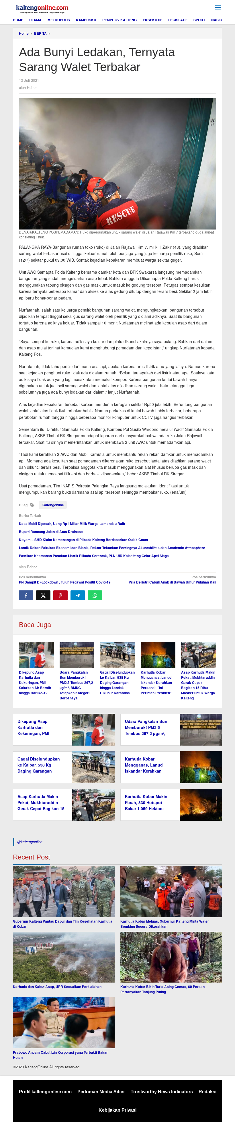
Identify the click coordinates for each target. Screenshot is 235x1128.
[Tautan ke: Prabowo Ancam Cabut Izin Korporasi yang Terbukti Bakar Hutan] (64, 1022)
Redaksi (207, 1091)
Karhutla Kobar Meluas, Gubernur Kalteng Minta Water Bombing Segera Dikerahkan (164, 924)
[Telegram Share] (77, 595)
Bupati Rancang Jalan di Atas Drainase (51, 531)
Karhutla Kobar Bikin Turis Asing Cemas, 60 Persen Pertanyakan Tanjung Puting (162, 989)
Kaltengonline (53, 504)
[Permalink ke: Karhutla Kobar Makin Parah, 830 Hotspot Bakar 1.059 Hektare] (199, 804)
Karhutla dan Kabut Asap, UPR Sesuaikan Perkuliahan (57, 986)
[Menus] (218, 7)
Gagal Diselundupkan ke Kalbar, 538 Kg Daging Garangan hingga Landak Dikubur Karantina (117, 682)
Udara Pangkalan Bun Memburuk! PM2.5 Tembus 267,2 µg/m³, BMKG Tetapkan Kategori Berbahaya (76, 685)
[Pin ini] (60, 595)
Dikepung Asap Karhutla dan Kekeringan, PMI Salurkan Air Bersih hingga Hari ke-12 (35, 682)
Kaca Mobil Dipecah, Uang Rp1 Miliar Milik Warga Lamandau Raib (72, 523)
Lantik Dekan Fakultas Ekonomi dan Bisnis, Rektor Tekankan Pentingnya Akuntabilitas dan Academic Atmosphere (112, 547)
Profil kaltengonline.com (45, 1091)
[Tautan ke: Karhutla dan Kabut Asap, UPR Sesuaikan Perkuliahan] (64, 957)
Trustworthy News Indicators (162, 1091)
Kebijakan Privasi (117, 1110)
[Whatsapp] (95, 595)
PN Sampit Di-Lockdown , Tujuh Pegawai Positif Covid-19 (65, 579)
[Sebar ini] (26, 595)
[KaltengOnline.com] (43, 8)
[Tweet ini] (43, 595)
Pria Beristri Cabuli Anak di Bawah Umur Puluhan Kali (172, 579)
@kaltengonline (29, 841)
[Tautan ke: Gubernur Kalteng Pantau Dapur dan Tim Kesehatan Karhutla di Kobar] (64, 891)
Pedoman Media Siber (101, 1091)
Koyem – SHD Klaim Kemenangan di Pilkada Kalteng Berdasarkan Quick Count (83, 539)
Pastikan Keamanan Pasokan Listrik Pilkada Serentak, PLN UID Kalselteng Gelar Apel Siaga (94, 555)
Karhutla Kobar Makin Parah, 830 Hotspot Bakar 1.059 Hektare (146, 802)
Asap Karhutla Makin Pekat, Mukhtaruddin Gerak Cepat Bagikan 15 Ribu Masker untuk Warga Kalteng (198, 685)
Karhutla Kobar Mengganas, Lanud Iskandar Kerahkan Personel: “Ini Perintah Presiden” (156, 682)
